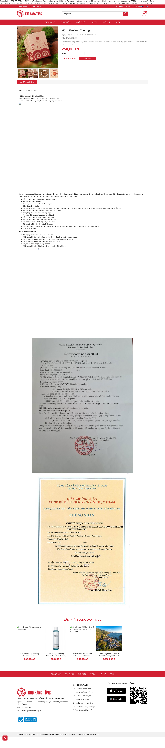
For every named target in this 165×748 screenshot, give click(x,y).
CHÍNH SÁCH (80, 684)
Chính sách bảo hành (81, 699)
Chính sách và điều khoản (83, 710)
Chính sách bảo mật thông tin (85, 707)
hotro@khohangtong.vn (31, 711)
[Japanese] (139, 6)
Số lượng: (66, 53)
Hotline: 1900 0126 (36, 6)
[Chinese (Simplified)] (145, 6)
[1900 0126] (5, 738)
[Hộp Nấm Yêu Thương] (29, 14)
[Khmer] (147, 6)
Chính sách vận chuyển (82, 696)
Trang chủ (50, 22)
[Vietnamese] (134, 6)
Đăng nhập (119, 6)
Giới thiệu (81, 22)
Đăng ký (129, 6)
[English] (137, 6)
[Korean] (141, 6)
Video (95, 22)
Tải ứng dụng (22, 6)
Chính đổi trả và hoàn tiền (83, 703)
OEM (118, 22)
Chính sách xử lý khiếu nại (83, 692)
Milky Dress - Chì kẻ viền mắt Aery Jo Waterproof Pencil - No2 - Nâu (82, 656)
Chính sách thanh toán (82, 689)
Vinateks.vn (94, 735)
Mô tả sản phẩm (27, 82)
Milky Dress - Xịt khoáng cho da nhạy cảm (29, 655)
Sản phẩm (65, 22)
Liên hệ (106, 22)
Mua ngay (87, 58)
